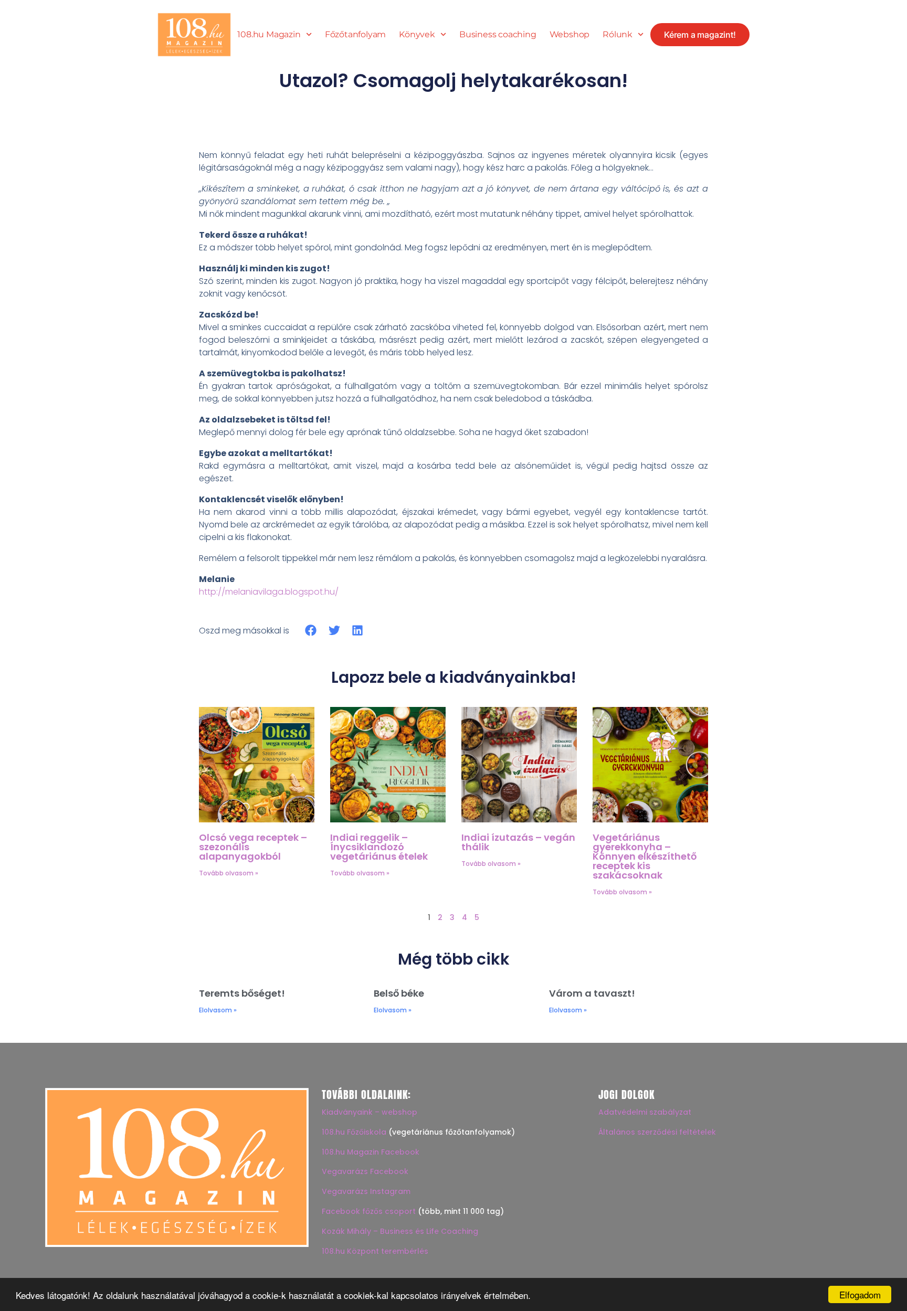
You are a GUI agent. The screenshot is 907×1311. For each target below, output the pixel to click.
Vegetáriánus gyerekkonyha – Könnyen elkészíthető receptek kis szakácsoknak (645, 856)
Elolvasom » (218, 1010)
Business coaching (497, 34)
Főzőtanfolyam (355, 34)
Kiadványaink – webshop (369, 1112)
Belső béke (399, 993)
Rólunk (617, 34)
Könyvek (417, 34)
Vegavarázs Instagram (366, 1191)
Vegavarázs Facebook (365, 1171)
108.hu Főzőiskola (354, 1132)
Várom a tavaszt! (592, 993)
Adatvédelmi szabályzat (644, 1112)
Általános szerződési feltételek (657, 1132)
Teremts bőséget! (242, 993)
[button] (311, 631)
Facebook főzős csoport (369, 1211)
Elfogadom (860, 1294)
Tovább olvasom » (228, 873)
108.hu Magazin (268, 34)
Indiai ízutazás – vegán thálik (518, 842)
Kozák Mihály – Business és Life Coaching (400, 1231)
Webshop (570, 34)
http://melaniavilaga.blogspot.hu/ (269, 592)
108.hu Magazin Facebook (370, 1152)
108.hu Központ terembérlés (375, 1251)
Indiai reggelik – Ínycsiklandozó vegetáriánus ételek (379, 847)
